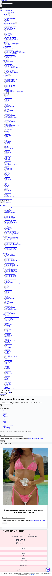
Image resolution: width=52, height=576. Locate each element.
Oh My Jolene (8, 337)
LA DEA (7, 346)
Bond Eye (7, 368)
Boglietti (7, 377)
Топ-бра (7, 280)
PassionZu (7, 334)
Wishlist (4, 421)
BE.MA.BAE (8, 351)
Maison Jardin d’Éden (10, 340)
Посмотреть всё (9, 234)
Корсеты (7, 215)
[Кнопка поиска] (1, 406)
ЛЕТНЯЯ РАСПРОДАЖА (6, 199)
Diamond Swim (8, 361)
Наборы (7, 292)
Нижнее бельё (8, 210)
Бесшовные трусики (10, 259)
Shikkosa (7, 323)
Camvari (7, 369)
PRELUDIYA (8, 320)
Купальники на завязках (11, 277)
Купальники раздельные (11, 269)
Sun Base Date (8, 360)
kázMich (7, 339)
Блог (4, 419)
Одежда (7, 213)
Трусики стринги (9, 254)
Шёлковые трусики (9, 266)
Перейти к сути (3, 0)
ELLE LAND (8, 347)
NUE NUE (7, 342)
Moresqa (7, 366)
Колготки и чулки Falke (12, 232)
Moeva (6, 374)
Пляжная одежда (10, 220)
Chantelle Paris (8, 324)
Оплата (4, 422)
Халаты (7, 304)
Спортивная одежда (10, 212)
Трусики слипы (9, 258)
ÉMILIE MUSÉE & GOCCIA (12, 317)
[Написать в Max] (48, 570)
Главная (4, 410)
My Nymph (7, 362)
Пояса (8, 227)
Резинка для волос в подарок (12, 237)
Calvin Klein (8, 326)
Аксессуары (8, 310)
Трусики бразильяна (10, 255)
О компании (5, 416)
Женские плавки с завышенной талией (14, 283)
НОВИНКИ (5, 209)
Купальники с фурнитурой (11, 271)
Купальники (8, 211)
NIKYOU (7, 353)
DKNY (7, 328)
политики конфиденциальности (35, 438)
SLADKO (7, 341)
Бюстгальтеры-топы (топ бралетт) (13, 252)
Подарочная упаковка (10, 313)
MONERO (7, 349)
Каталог (4, 285)
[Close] (1, 528)
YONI (6, 330)
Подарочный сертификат (8, 388)
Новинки (5, 413)
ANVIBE (7, 355)
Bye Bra (7, 385)
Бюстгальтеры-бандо (10, 248)
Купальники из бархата (10, 275)
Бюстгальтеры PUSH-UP (11, 247)
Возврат (4, 426)
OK (32, 574)
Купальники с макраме (10, 279)
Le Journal (7, 325)
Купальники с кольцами (11, 276)
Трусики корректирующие (11, 265)
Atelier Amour (8, 383)
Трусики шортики (9, 263)
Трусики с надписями (10, 264)
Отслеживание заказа (8, 425)
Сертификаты (6, 417)
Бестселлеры (8, 287)
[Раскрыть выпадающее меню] (9, 209)
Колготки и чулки (9, 298)
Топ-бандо (7, 281)
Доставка (5, 423)
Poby (6, 372)
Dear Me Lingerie (9, 319)
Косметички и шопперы (11, 309)
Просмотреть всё (9, 286)
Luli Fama (7, 350)
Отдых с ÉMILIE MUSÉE (8, 207)
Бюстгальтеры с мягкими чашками (13, 244)
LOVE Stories (9, 223)
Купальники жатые (9, 272)
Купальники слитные (10, 270)
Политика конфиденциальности (10, 428)
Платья (7, 303)
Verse (6, 322)
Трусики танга (8, 256)
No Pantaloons (8, 335)
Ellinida (7, 363)
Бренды (4, 314)
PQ (6, 358)
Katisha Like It (8, 344)
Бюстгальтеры (9, 225)
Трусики (8, 226)
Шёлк (6, 288)
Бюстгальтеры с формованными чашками (15, 245)
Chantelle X (8, 380)
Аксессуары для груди (11, 233)
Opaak (6, 379)
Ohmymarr (7, 336)
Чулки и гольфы (9, 216)
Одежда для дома (10, 231)
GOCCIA (7, 365)
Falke (6, 387)
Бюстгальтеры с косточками (11, 243)
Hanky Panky (8, 329)
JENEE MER (8, 352)
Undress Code (8, 373)
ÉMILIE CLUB (8, 312)
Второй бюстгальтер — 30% (11, 238)
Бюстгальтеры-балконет (10, 249)
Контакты (5, 415)
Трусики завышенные (10, 261)
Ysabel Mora (8, 384)
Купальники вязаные (10, 274)
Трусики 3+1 (8, 239)
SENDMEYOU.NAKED (11, 356)
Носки (6, 299)
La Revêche (8, 371)
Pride (6, 345)
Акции (4, 236)
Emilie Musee (8, 315)
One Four (7, 376)
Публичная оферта (7, 427)
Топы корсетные (9, 250)
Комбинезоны (8, 308)
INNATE (7, 357)
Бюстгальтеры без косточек (11, 242)
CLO (6, 331)
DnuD (6, 378)
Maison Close (8, 382)
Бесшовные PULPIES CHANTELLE (13, 260)
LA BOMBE (8, 333)
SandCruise (7, 367)
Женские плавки (9, 282)
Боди (7, 229)
